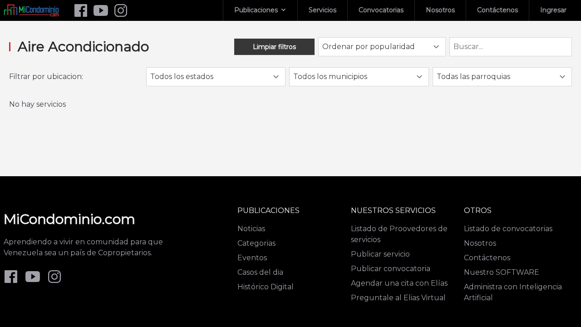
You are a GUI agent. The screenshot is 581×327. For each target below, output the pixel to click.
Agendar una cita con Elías (399, 283)
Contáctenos (497, 10)
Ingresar (553, 10)
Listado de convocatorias (508, 228)
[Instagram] (120, 10)
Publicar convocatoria (390, 268)
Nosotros (440, 10)
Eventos (252, 257)
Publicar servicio (380, 254)
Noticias (251, 228)
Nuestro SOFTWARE (501, 272)
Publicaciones (256, 10)
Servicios (322, 10)
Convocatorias (381, 10)
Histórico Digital (265, 286)
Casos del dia (260, 272)
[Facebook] (81, 10)
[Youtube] (101, 10)
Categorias (256, 243)
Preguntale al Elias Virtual (398, 297)
